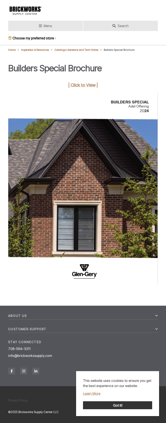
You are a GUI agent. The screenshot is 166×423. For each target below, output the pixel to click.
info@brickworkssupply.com (30, 355)
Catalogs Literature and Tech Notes (76, 49)
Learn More (92, 393)
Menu (48, 26)
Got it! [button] (117, 405)
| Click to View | (83, 85)
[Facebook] (11, 371)
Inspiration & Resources (35, 49)
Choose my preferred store (33, 38)
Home (12, 49)
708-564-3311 (19, 348)
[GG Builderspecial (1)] (83, 283)
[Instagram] (23, 371)
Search (123, 26)
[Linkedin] (35, 371)
